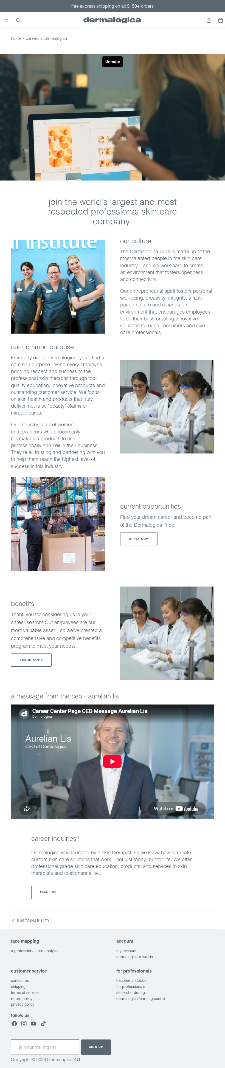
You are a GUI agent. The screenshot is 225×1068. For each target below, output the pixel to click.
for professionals (130, 986)
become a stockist (132, 980)
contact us (20, 980)
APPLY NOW (139, 539)
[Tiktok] (43, 1023)
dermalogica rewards (134, 956)
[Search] (18, 20)
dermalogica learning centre (140, 998)
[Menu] (6, 20)
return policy (21, 998)
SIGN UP (96, 1047)
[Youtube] (33, 1023)
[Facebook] (14, 1023)
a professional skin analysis (34, 951)
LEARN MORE (31, 660)
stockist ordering (130, 992)
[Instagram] (24, 1023)
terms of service (25, 992)
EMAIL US (48, 892)
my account (126, 951)
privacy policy (22, 1004)
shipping (18, 986)
